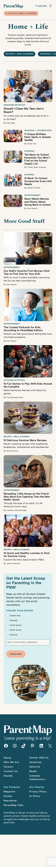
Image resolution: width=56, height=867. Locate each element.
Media (33, 771)
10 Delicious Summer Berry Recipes (25, 440)
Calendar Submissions (37, 777)
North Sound (15, 630)
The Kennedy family (15, 397)
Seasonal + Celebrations (38, 130)
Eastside (13, 620)
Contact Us (11, 771)
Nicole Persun (12, 451)
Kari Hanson (32, 208)
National (13, 635)
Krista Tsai (31, 144)
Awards (8, 775)
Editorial (34, 766)
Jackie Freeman (13, 563)
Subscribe (42, 6)
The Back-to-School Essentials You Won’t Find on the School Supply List (37, 159)
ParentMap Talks (14, 805)
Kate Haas (11, 123)
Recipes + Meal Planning (19, 54)
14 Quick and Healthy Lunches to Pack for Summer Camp (27, 555)
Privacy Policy (38, 791)
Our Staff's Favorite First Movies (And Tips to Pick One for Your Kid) (26, 272)
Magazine (9, 791)
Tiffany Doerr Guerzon (36, 167)
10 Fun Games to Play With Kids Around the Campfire (28, 385)
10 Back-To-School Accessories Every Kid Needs (37, 181)
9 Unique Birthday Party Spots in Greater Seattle (37, 137)
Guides (8, 796)
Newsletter (10, 800)
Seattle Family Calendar (22, 13)
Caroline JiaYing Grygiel (17, 510)
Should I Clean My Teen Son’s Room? (24, 110)
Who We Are (11, 762)
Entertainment (32, 195)
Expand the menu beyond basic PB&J (24, 559)
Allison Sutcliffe (33, 188)
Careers (8, 766)
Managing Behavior (14, 105)
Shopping (29, 151)
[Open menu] (50, 6)
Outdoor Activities (14, 380)
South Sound (15, 625)
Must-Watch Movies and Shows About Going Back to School (37, 201)
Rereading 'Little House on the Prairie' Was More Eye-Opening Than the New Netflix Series (27, 496)
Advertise (35, 762)
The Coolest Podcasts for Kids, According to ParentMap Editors (23, 329)
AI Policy (34, 796)
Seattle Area (15, 615)
